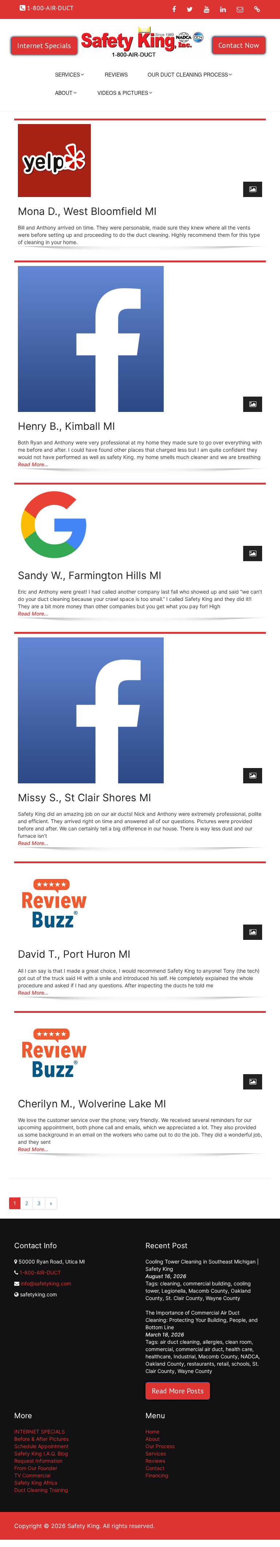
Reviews (116, 74)
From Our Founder (35, 1468)
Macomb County (208, 1291)
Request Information (38, 1461)
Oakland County (164, 1364)
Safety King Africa (35, 1483)
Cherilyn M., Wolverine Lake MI (92, 1103)
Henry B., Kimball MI (66, 426)
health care (239, 1349)
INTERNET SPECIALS (39, 1431)
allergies (212, 1342)
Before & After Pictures (41, 1439)
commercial (159, 1349)
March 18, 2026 (164, 1334)
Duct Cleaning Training (41, 1490)
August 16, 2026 (165, 1276)
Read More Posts (178, 1391)
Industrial (184, 1356)
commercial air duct (199, 1349)
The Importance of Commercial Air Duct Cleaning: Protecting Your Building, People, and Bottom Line (201, 1319)
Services (67, 74)
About (64, 92)
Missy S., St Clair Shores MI (84, 797)
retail (223, 1364)
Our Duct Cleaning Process (188, 74)
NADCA (249, 1356)
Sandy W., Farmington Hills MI (89, 575)
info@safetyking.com (46, 1283)
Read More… (33, 464)
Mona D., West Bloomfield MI (87, 211)
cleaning (170, 1283)
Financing (156, 1475)
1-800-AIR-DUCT (40, 1272)
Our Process (160, 1446)
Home (152, 1431)
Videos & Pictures (122, 92)
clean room (238, 1342)
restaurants (200, 1364)
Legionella (174, 1291)
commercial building (207, 1283)
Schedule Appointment (41, 1446)
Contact (154, 1468)
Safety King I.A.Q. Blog (41, 1453)
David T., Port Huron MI (74, 954)
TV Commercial (32, 1475)
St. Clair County (184, 1298)
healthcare (158, 1356)
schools (240, 1364)
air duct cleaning (180, 1342)
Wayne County (223, 1298)
